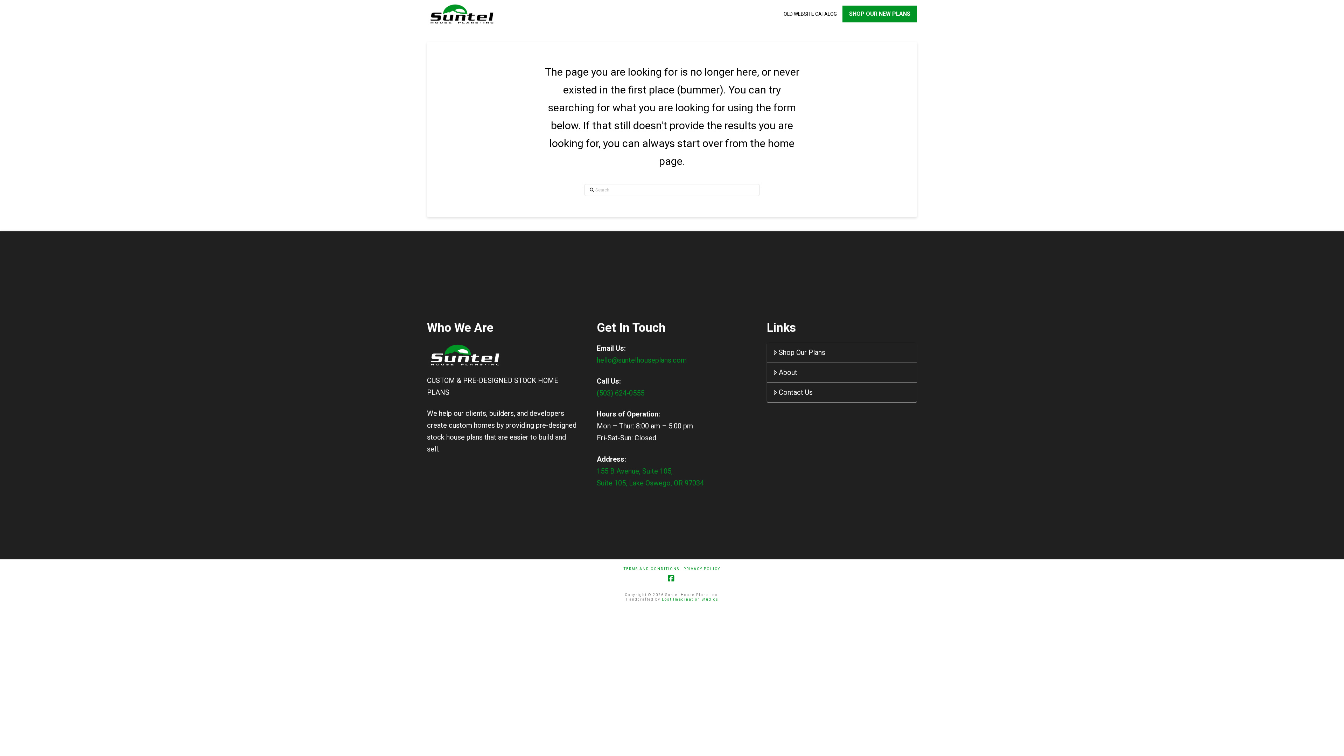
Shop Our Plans (802, 352)
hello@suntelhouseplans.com (642, 360)
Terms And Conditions (651, 569)
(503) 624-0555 (620, 393)
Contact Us (796, 392)
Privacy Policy (702, 569)
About (788, 372)
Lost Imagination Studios (690, 599)
